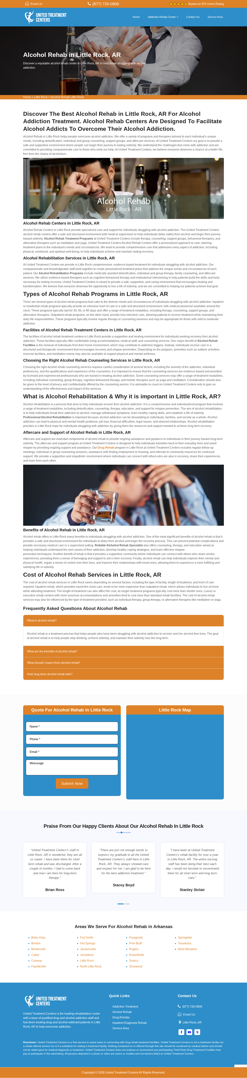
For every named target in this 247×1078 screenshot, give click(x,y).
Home (136, 16)
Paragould (135, 937)
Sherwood (135, 966)
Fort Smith (86, 937)
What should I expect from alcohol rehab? (53, 662)
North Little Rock (90, 966)
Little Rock (41, 97)
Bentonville (38, 949)
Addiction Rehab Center (162, 16)
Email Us (36, 3)
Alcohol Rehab (122, 1012)
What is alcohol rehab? (42, 620)
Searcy (133, 960)
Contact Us (193, 16)
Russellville (136, 954)
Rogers (134, 949)
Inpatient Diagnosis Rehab (129, 1022)
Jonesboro (87, 954)
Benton (36, 943)
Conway (36, 960)
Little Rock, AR (192, 1022)
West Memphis (187, 949)
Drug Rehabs (121, 1017)
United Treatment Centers (121, 1072)
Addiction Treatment (125, 1006)
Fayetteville (38, 966)
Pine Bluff (135, 943)
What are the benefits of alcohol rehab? (52, 651)
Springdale (185, 937)
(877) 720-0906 (105, 4)
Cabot (35, 954)
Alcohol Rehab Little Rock (67, 97)
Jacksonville (88, 949)
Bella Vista (38, 937)
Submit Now (72, 784)
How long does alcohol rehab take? (50, 674)
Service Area (215, 16)
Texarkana (184, 943)
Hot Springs (87, 943)
